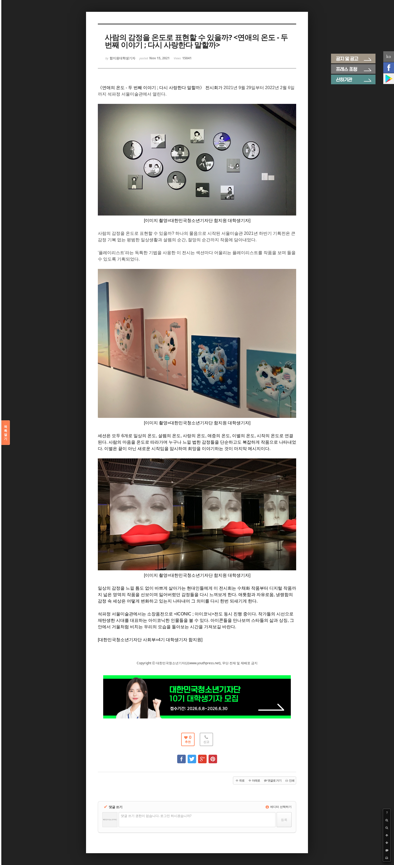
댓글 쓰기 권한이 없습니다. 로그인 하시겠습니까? (156, 815)
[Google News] (388, 78)
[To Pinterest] (213, 756)
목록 (5, 432)
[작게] (387, 827)
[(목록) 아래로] (387, 842)
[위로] (387, 835)
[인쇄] (387, 858)
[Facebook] (388, 67)
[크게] (387, 820)
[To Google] (202, 756)
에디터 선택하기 (280, 807)
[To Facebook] (181, 756)
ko (388, 56)
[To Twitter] (192, 756)
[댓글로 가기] (387, 850)
